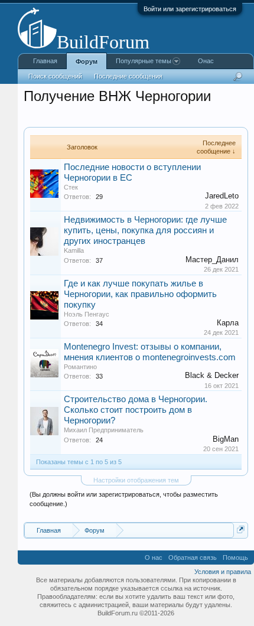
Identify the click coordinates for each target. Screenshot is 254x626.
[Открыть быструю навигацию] (241, 529)
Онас (206, 60)
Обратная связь (192, 557)
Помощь (235, 557)
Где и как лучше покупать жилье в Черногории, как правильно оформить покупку (140, 294)
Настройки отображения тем (136, 480)
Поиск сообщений (55, 76)
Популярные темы (143, 60)
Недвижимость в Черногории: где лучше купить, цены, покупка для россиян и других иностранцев (145, 230)
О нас (153, 557)
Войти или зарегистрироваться (190, 8)
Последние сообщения (128, 76)
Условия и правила (222, 571)
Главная (45, 60)
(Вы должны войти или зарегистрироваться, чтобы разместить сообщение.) (124, 499)
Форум (86, 61)
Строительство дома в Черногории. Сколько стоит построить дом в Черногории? (135, 409)
